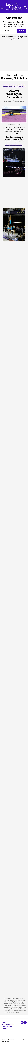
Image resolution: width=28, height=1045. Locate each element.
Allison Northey (14, 998)
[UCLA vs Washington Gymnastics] (14, 114)
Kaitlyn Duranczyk (8, 1005)
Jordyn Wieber (12, 1003)
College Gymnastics (9, 85)
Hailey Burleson (15, 1002)
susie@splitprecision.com (13, 145)
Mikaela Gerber (11, 1007)
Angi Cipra (21, 998)
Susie (9, 101)
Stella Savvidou (8, 1010)
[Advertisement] (14, 55)
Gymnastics (21, 85)
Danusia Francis (14, 1000)
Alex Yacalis (7, 998)
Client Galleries (7, 1026)
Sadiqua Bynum (11, 1009)
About (4, 1022)
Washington (21, 86)
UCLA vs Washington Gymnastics (14, 94)
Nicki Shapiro (19, 1007)
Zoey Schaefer (15, 1012)
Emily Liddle (7, 1002)
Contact (4, 1028)
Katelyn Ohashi (17, 1005)
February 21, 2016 (19, 101)
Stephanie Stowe (17, 1010)
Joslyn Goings (20, 1003)
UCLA (14, 86)
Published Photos (7, 1024)
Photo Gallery (8, 86)
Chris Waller (7, 1000)
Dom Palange (22, 1000)
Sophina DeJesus (20, 1009)
